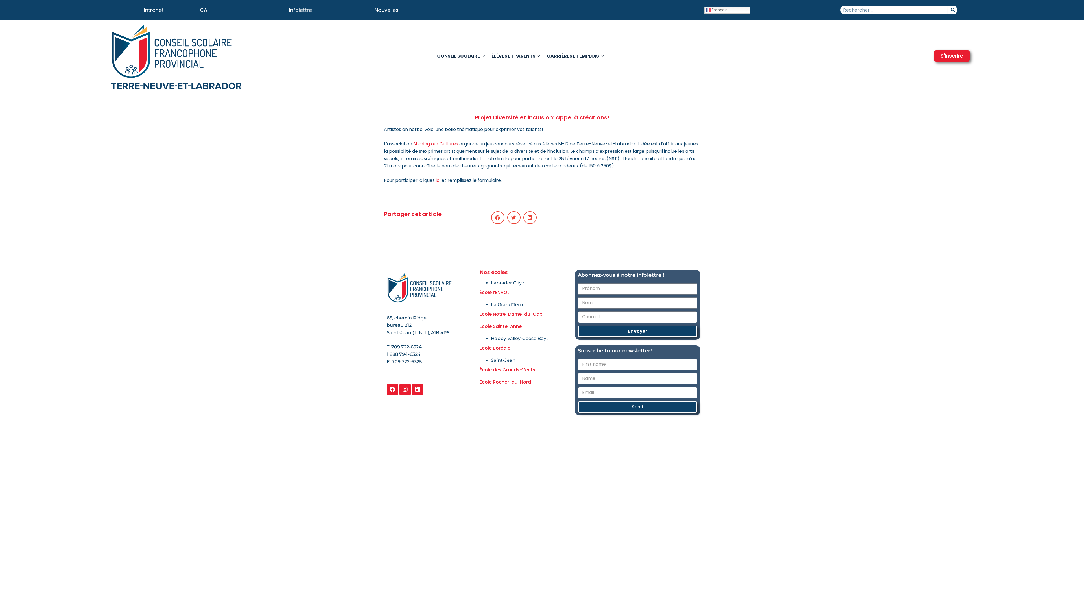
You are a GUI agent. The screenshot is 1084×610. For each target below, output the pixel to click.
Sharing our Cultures (435, 144)
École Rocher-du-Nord (505, 382)
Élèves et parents (513, 56)
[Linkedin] (417, 389)
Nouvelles (387, 10)
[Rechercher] (952, 10)
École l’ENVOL (494, 292)
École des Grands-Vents (507, 370)
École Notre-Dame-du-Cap (511, 314)
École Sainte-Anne (501, 326)
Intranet (154, 10)
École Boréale (495, 348)
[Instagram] (405, 389)
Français (719, 9)
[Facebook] (392, 389)
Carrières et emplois (573, 56)
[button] (497, 217)
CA (203, 10)
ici (438, 180)
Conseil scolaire (458, 56)
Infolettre (300, 10)
